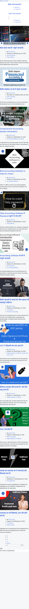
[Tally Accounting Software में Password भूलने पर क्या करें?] (14, 200)
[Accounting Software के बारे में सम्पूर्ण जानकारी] (14, 243)
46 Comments (10, 265)
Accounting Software (12, 139)
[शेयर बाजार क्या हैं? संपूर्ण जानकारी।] (14, 35)
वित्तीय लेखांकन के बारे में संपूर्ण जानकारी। (13, 89)
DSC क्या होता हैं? (6, 429)
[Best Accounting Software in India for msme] (14, 158)
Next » (8, 543)
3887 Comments (11, 436)
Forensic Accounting (12, 311)
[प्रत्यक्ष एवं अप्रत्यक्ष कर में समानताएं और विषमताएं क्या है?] (14, 458)
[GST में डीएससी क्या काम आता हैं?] (14, 333)
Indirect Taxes (10, 525)
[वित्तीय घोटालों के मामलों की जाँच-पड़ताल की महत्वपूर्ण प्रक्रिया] (14, 287)
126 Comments (11, 96)
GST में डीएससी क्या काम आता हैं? (11, 346)
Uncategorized (11, 480)
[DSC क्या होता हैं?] (14, 416)
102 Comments (11, 55)
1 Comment (10, 310)
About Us (17, 7)
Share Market (10, 57)
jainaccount (11, 51)
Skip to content (4, 1)
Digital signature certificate (14, 353)
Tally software (10, 223)
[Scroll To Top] (1, 549)
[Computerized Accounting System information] (14, 116)
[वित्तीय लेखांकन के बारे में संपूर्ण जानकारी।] (14, 76)
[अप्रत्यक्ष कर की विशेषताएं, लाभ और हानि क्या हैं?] (14, 500)
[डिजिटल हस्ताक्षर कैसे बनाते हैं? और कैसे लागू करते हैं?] (14, 374)
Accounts (9, 98)
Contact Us (18, 9)
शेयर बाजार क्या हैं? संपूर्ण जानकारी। (12, 48)
